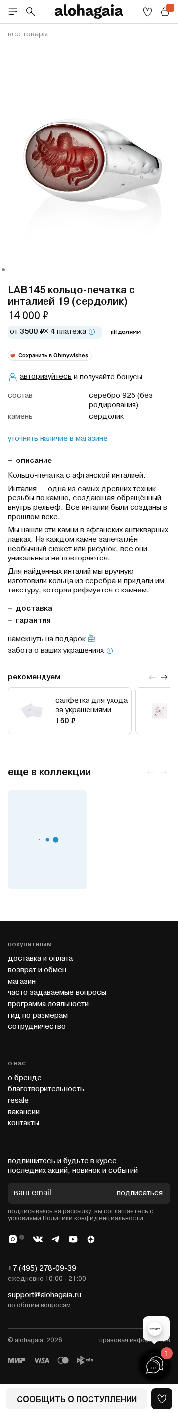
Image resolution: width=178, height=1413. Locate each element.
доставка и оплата (40, 958)
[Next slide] (164, 677)
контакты (23, 1123)
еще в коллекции (49, 772)
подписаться (140, 1193)
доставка (34, 608)
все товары (28, 34)
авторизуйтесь (46, 376)
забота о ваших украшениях (56, 651)
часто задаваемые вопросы (57, 992)
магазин (22, 981)
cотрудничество (37, 1026)
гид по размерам (38, 1015)
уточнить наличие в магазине (58, 439)
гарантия (33, 620)
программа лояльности (48, 1004)
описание (34, 461)
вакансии (24, 1112)
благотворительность (46, 1089)
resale (18, 1100)
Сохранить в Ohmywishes (53, 355)
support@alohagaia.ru (44, 1295)
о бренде (25, 1078)
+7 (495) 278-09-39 (42, 1268)
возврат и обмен (37, 970)
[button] (3, 269)
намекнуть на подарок (47, 639)
